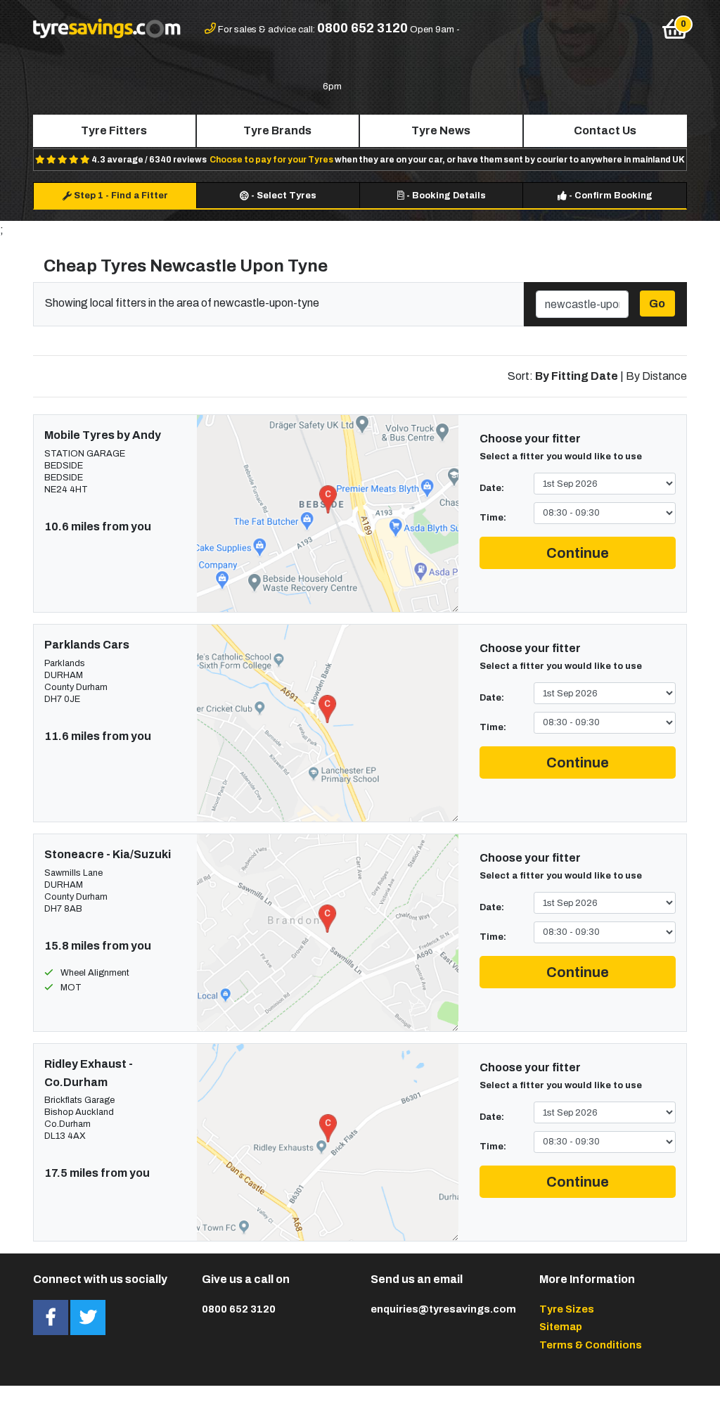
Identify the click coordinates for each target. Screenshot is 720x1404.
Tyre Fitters (114, 130)
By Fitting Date (576, 376)
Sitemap (560, 1326)
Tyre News (440, 130)
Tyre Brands (277, 130)
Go (657, 303)
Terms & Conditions (590, 1345)
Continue (577, 553)
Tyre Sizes (566, 1309)
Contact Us (605, 130)
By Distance (656, 376)
